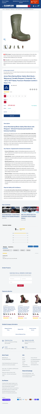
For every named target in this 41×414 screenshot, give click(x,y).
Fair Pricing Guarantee (34, 361)
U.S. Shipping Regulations (34, 359)
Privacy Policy (24, 364)
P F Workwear (5, 305)
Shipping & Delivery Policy (8, 329)
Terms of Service (34, 357)
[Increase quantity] (15, 112)
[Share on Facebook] (30, 89)
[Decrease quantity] (9, 112)
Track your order (34, 362)
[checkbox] (28, 250)
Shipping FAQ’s (20, 329)
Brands (23, 359)
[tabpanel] (20, 256)
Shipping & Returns (26, 366)
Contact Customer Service (32, 329)
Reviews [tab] (5, 246)
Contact (23, 361)
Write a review (36, 246)
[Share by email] (36, 89)
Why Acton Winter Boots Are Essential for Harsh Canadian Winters (28, 216)
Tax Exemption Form (34, 364)
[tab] (11, 247)
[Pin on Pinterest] (32, 89)
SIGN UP (20, 285)
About (23, 357)
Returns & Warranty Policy (20, 334)
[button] (38, 6)
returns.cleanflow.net (26, 375)
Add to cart (12, 115)
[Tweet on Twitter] (34, 89)
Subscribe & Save (34, 2)
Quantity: (5, 111)
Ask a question (30, 246)
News (23, 362)
